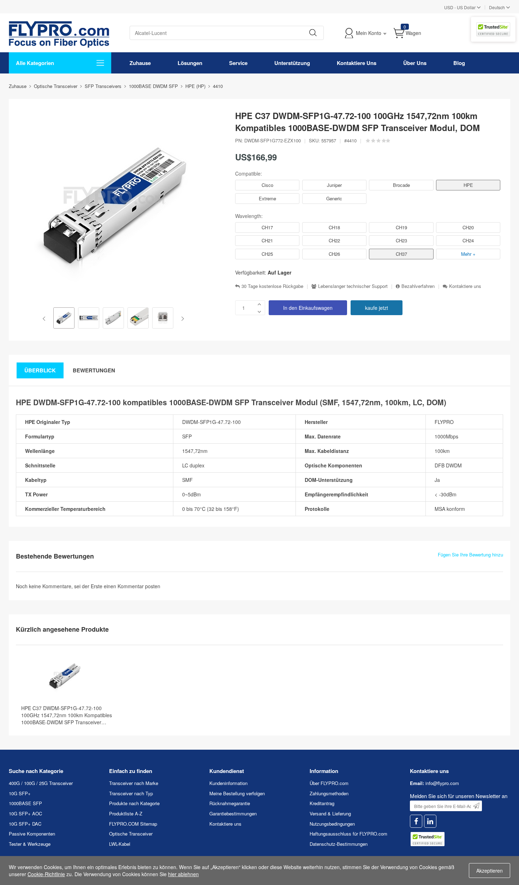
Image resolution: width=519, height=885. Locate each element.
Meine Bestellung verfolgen (237, 793)
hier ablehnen (183, 874)
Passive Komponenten (32, 833)
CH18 (334, 227)
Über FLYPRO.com (329, 783)
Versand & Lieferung (330, 813)
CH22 (334, 240)
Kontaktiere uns (465, 286)
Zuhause (140, 63)
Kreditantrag (322, 803)
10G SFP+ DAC (25, 823)
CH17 (267, 227)
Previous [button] (45, 319)
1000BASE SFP (25, 803)
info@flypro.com (442, 783)
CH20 (468, 227)
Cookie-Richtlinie (46, 874)
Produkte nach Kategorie (134, 803)
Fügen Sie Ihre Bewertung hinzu (470, 554)
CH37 (401, 253)
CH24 (468, 240)
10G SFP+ (20, 793)
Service (238, 63)
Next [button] (181, 319)
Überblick (40, 370)
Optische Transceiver (131, 833)
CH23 (401, 240)
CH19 (401, 227)
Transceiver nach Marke (133, 783)
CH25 (267, 253)
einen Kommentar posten (132, 586)
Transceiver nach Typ (131, 793)
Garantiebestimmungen (233, 813)
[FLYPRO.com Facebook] (416, 821)
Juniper (334, 185)
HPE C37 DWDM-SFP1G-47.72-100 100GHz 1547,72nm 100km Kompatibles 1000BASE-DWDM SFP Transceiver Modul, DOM (66, 715)
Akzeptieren (489, 870)
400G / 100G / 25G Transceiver (41, 783)
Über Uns (414, 63)
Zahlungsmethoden (329, 793)
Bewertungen (94, 370)
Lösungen (190, 63)
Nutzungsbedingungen (332, 823)
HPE (468, 185)
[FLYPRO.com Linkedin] (430, 821)
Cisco (267, 185)
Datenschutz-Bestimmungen (339, 843)
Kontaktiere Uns (356, 63)
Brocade (401, 185)
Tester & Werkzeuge (29, 843)
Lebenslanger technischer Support (353, 286)
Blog (459, 63)
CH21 (267, 240)
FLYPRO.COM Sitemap (133, 823)
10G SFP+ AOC (25, 813)
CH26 (334, 253)
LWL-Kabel (119, 843)
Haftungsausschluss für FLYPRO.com (348, 833)
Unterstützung (292, 63)
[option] (64, 318)
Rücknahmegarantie (229, 803)
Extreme (267, 198)
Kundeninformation (228, 783)
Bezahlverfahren (418, 286)
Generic (334, 198)
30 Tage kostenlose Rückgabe (272, 286)
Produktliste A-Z (125, 813)
